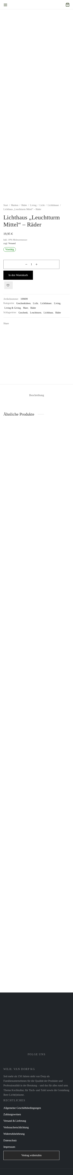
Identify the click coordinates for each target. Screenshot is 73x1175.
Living (33, 205)
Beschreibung (36, 395)
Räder (24, 205)
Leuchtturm (35, 312)
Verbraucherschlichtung (16, 1127)
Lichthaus (48, 312)
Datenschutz (10, 1140)
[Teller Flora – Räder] (54, 840)
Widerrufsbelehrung (14, 1133)
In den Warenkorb (18, 275)
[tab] (36, 395)
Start (5, 205)
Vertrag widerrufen (31, 1155)
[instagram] (41, 1062)
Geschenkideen (23, 303)
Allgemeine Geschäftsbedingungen (22, 1107)
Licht (42, 205)
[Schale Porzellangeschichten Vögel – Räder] (18, 560)
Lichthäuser (53, 205)
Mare (25, 307)
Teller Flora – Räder (50, 971)
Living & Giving (12, 307)
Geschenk (23, 312)
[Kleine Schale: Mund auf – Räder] (18, 840)
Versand (12, 243)
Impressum (9, 1146)
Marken (14, 205)
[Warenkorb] (68, 5)
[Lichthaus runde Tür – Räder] (54, 560)
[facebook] (32, 1062)
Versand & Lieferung (14, 1120)
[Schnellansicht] (25, 679)
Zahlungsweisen (12, 1114)
